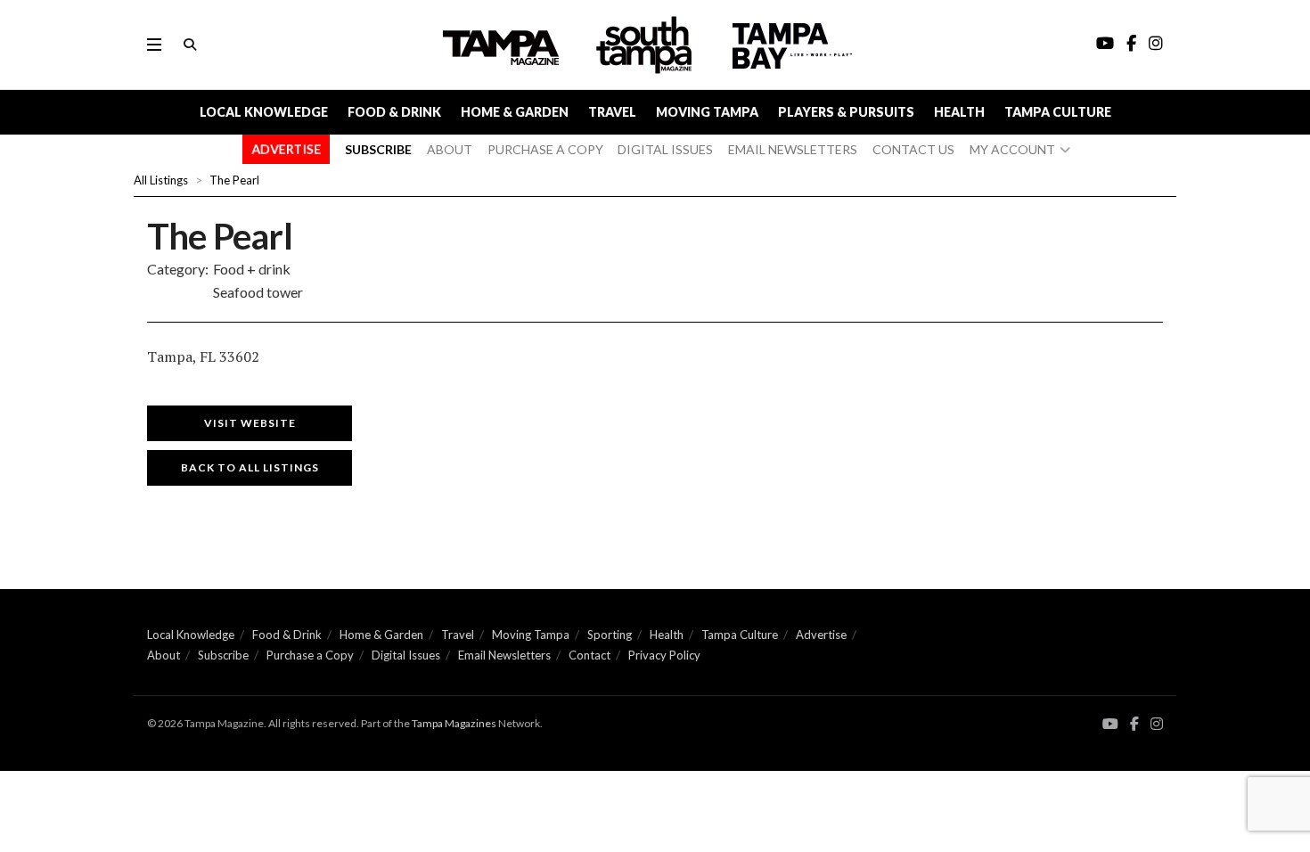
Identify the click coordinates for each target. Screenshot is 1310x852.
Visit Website (250, 423)
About (163, 655)
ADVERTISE (286, 149)
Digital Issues (406, 655)
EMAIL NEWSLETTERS (792, 149)
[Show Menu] (154, 44)
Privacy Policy (664, 655)
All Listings (161, 180)
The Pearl (234, 180)
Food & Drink (394, 111)
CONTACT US (913, 149)
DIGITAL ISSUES (665, 149)
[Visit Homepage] (646, 45)
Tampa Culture (1057, 111)
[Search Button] (190, 44)
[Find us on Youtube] (1110, 724)
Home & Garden (515, 111)
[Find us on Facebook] (1134, 724)
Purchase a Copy (310, 655)
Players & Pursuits (846, 111)
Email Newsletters (504, 655)
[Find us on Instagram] (1156, 724)
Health (959, 111)
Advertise (821, 634)
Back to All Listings (250, 467)
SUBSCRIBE (378, 149)
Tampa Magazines (454, 723)
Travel (612, 111)
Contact (589, 655)
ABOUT (449, 149)
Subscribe (223, 655)
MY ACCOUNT (1012, 149)
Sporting (609, 634)
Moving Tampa (707, 111)
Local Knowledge (264, 111)
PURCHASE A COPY (545, 149)
